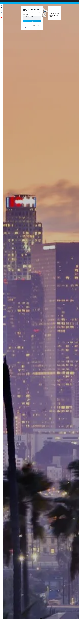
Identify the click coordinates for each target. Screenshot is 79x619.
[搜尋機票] (1, 5)
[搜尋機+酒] (1, 11)
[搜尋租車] (1, 9)
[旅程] (1, 15)
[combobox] (26, 14)
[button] (78, 1)
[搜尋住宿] (1, 7)
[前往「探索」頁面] (1, 12)
